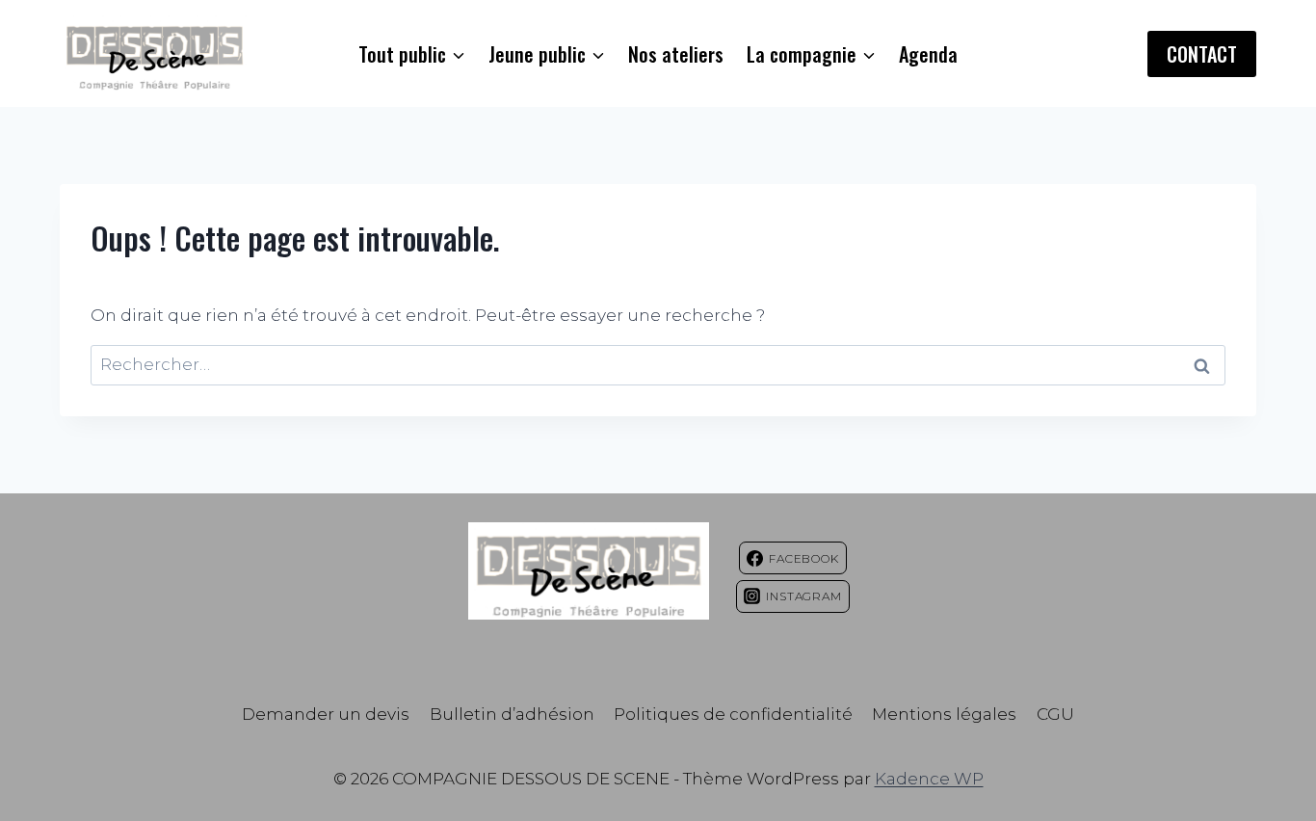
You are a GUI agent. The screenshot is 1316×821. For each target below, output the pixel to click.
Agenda (928, 54)
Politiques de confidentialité (733, 714)
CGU (1055, 714)
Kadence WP (929, 778)
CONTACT (1202, 54)
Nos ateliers (676, 54)
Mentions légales (944, 714)
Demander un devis (325, 714)
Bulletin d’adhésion (512, 714)
